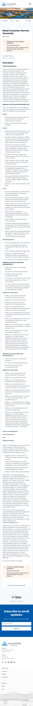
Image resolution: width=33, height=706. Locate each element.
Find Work (4, 674)
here (4, 556)
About (3, 686)
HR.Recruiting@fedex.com (10, 522)
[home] (9, 4)
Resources (4, 683)
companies (4, 21)
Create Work (5, 677)
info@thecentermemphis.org (8, 658)
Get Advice (4, 671)
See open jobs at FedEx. (13, 45)
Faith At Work (5, 668)
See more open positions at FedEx (16, 585)
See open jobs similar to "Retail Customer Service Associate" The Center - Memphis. (17, 49)
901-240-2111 (5, 656)
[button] (29, 4)
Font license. (26, 700)
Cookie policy (20, 601)
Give (3, 689)
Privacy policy (13, 601)
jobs (11, 21)
